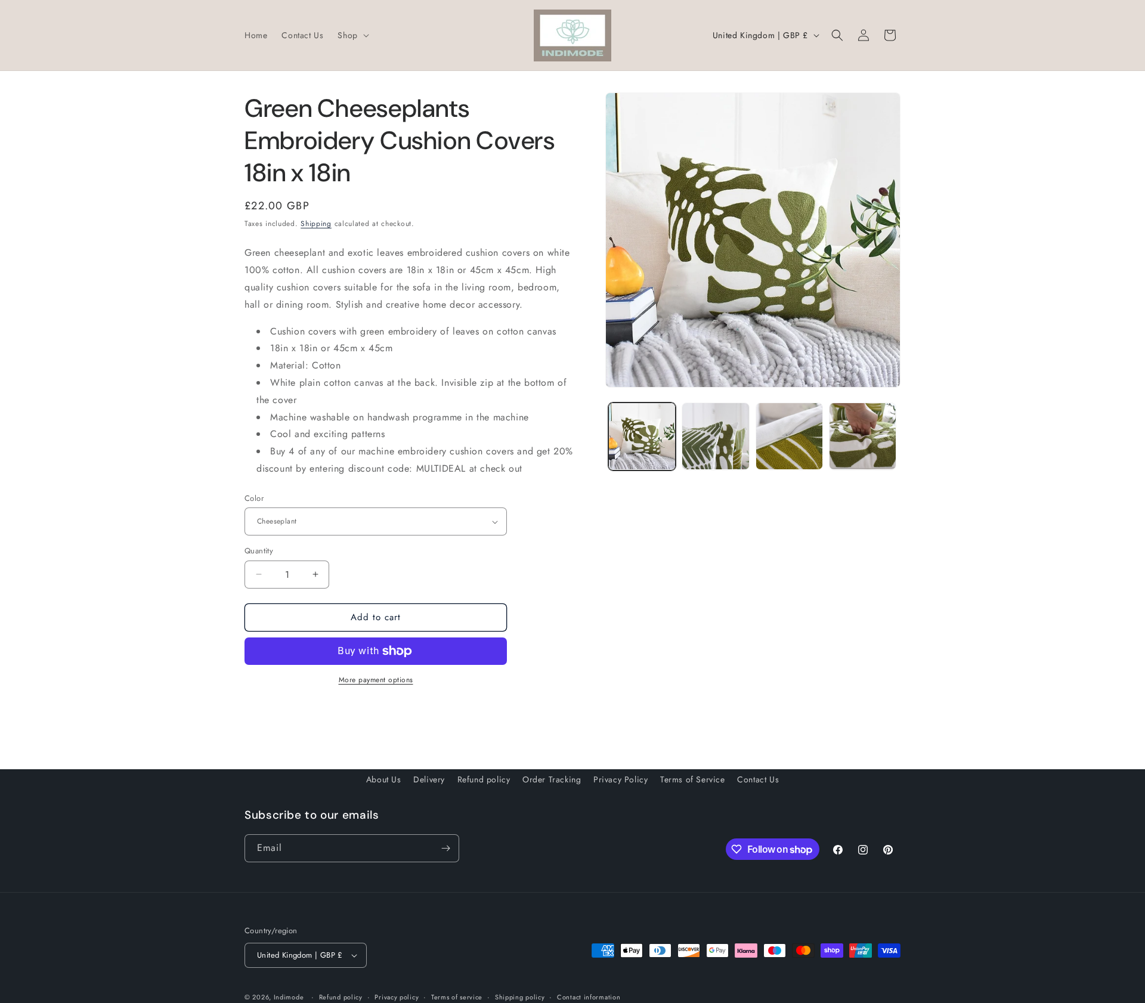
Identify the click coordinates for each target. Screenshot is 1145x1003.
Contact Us (758, 779)
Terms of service (456, 997)
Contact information (588, 997)
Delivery (429, 779)
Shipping (316, 223)
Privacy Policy (620, 779)
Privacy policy (397, 997)
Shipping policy (520, 997)
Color (254, 498)
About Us (383, 779)
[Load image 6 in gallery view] (862, 436)
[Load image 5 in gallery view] (789, 436)
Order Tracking (551, 779)
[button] (351, 35)
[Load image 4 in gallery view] (715, 436)
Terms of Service (692, 779)
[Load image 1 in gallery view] (642, 436)
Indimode (289, 997)
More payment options (376, 679)
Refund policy (483, 779)
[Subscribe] (445, 848)
